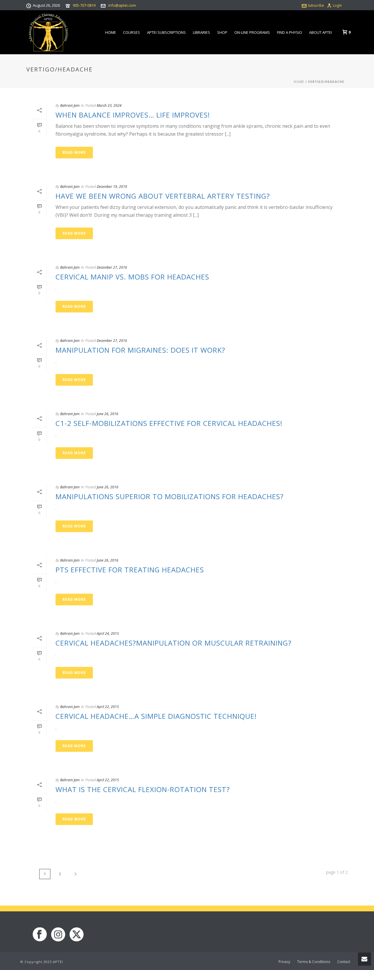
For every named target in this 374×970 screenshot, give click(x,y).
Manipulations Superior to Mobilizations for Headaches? (170, 496)
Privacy (284, 961)
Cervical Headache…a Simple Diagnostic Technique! (156, 716)
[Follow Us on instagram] (58, 934)
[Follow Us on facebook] (40, 934)
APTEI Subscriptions (166, 32)
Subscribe (316, 5)
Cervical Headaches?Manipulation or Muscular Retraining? (174, 643)
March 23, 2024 (109, 105)
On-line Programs (252, 32)
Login (337, 5)
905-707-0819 (84, 5)
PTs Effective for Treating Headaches (130, 569)
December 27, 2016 (112, 267)
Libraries (201, 32)
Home (110, 32)
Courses (131, 32)
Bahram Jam (69, 105)
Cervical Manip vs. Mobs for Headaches (132, 277)
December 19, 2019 (112, 186)
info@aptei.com (122, 5)
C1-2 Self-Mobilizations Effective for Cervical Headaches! (169, 423)
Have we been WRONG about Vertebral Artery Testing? (163, 196)
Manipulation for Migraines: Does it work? (140, 350)
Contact (343, 961)
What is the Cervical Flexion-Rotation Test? (143, 789)
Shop (222, 32)
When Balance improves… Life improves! (133, 115)
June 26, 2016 (107, 413)
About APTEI (320, 32)
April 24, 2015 (108, 633)
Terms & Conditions (313, 961)
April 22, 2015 (108, 706)
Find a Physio (289, 32)
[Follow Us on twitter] (77, 934)
